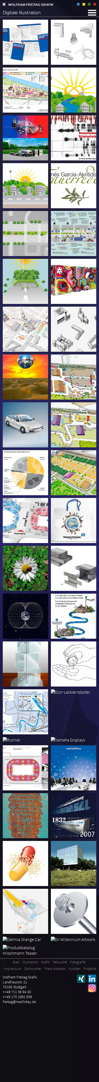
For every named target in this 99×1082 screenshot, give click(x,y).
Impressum (12, 968)
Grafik (83, 4)
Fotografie (95, 4)
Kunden (74, 968)
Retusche (89, 4)
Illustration (78, 4)
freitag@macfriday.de (19, 1001)
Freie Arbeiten (55, 968)
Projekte (89, 968)
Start (16, 962)
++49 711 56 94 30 (17, 991)
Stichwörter (33, 968)
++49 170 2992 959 (17, 996)
